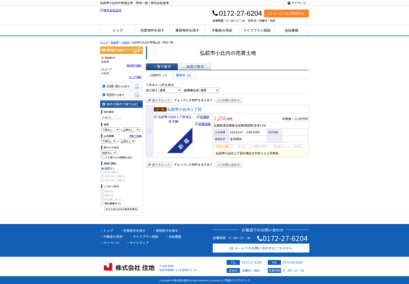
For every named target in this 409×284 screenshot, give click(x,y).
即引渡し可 (113, 199)
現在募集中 (113, 203)
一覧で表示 (162, 66)
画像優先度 (191, 90)
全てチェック (161, 100)
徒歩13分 (260, 125)
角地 (109, 191)
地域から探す (121, 50)
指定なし (110, 168)
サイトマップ (139, 242)
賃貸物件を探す (187, 30)
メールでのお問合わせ (289, 13)
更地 (109, 195)
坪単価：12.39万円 (295, 119)
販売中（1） (184, 75)
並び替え (152, 90)
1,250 (220, 118)
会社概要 (174, 236)
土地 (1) (106, 117)
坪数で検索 (135, 136)
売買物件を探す (152, 30)
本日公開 (111, 172)
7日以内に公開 (115, 180)
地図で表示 (195, 66)
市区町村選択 (134, 65)
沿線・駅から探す (121, 86)
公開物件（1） (159, 75)
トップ (117, 30)
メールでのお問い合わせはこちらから (263, 248)
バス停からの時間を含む (119, 157)
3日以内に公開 (115, 176)
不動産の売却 (222, 30)
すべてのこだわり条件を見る (121, 209)
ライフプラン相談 (256, 30)
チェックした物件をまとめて (193, 100)
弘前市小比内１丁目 (184, 109)
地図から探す (121, 94)
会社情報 (291, 30)
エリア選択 (135, 77)
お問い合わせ (231, 100)
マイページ (298, 3)
